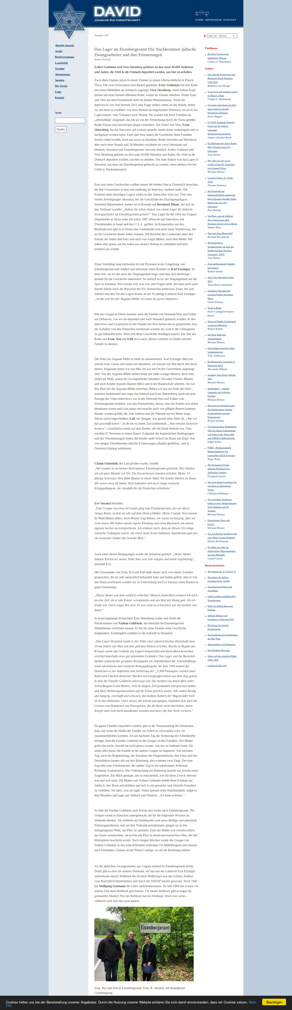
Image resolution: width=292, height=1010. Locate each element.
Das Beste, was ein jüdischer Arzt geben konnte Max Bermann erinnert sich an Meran (222, 220)
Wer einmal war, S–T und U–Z (222, 571)
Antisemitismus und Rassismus (221, 644)
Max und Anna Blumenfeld (220, 233)
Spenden (59, 80)
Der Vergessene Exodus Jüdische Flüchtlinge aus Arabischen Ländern (219, 469)
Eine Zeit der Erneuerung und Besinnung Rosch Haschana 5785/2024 (221, 78)
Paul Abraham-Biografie (219, 650)
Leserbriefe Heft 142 (217, 665)
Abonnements (62, 74)
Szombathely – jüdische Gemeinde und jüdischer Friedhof (219, 392)
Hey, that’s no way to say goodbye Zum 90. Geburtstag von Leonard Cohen (221, 164)
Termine (60, 68)
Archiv (59, 51)
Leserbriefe (61, 63)
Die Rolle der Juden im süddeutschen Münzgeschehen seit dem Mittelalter (221, 551)
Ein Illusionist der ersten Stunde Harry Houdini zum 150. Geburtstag (222, 147)
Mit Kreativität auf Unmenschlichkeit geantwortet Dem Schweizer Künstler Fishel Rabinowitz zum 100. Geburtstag (222, 199)
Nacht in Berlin (214, 308)
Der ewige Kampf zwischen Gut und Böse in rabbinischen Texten (222, 486)
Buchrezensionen (64, 57)
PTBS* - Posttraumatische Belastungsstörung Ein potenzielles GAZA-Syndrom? (221, 451)
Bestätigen (274, 1001)
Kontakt (59, 97)
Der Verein (61, 86)
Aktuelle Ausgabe (64, 45)
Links (58, 92)
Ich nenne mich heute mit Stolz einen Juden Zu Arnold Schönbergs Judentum (222, 109)
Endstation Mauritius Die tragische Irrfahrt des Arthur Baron (220, 295)
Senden (61, 129)
